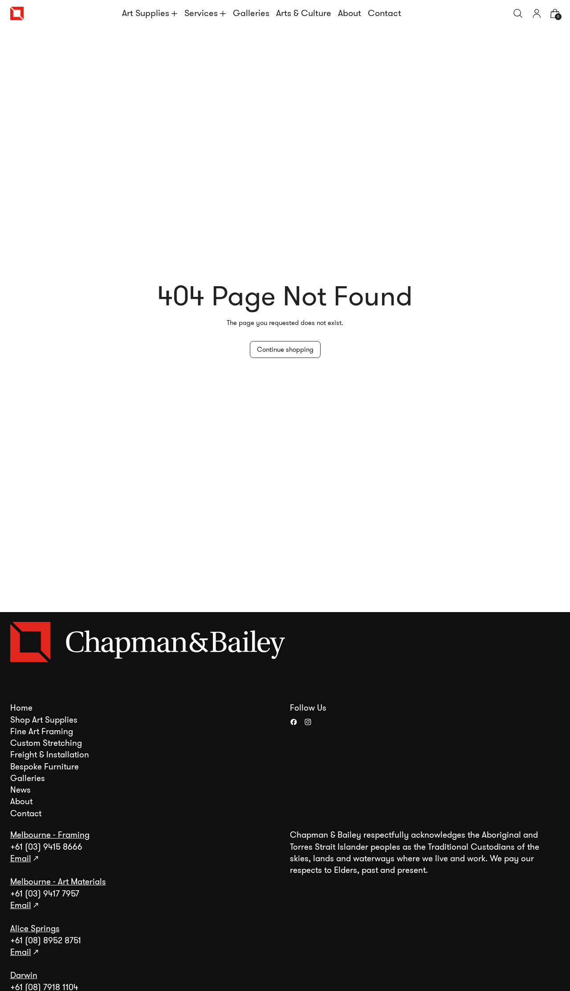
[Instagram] (308, 722)
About (349, 13)
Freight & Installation (49, 754)
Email (20, 858)
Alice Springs (35, 928)
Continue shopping (285, 349)
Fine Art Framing (41, 731)
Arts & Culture (303, 13)
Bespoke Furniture (44, 766)
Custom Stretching (46, 743)
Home (21, 708)
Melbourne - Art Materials (58, 881)
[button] (518, 13)
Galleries (251, 13)
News (20, 790)
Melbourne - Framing (50, 835)
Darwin (23, 975)
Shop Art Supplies (43, 720)
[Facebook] (293, 722)
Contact (384, 13)
